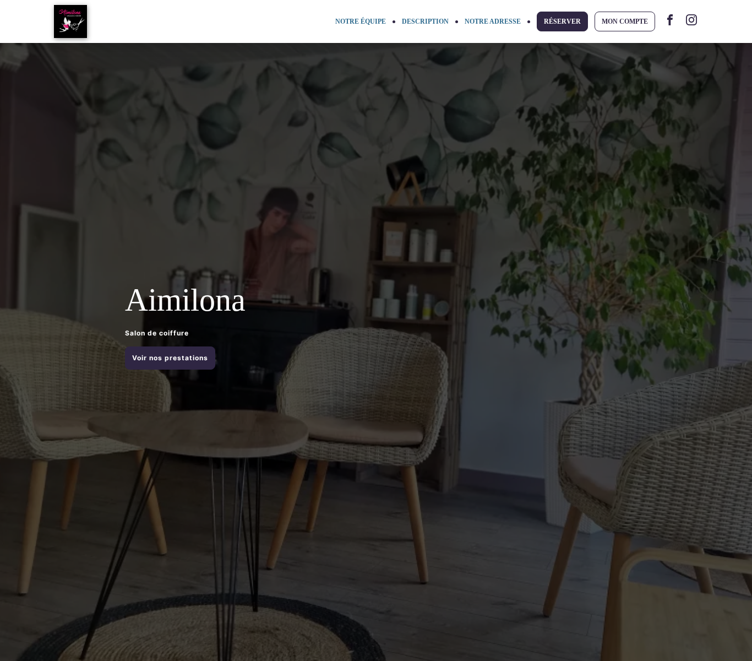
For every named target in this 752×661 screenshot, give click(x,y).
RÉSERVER (562, 21)
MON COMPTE (625, 21)
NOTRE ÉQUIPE (360, 21)
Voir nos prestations (170, 358)
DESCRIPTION (425, 21)
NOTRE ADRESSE (493, 21)
